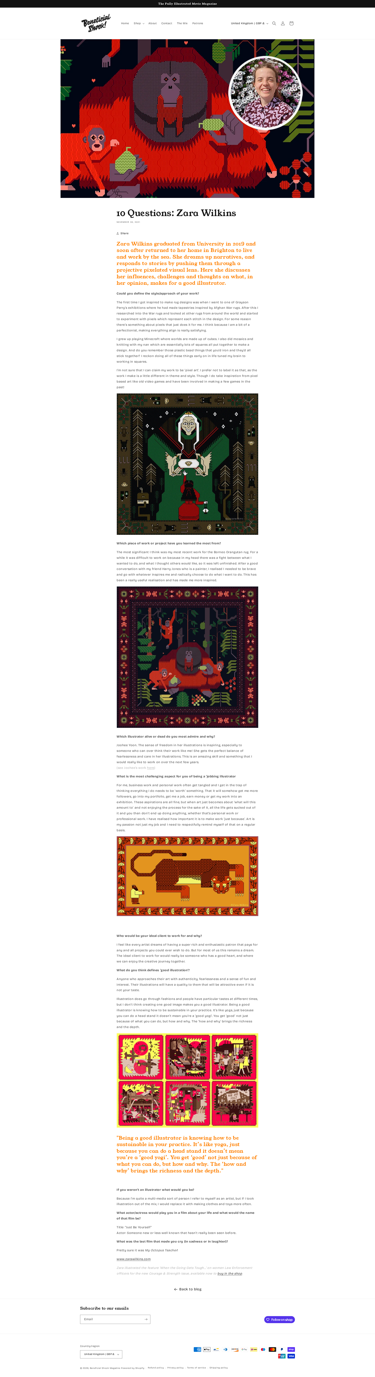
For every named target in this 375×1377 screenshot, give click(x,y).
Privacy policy (175, 1367)
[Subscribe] (146, 1319)
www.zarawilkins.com (134, 1259)
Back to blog (190, 1289)
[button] (138, 23)
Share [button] (125, 233)
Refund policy (156, 1367)
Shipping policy (219, 1367)
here (150, 768)
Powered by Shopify (132, 1368)
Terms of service (196, 1367)
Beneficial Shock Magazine (105, 1368)
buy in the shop (229, 1273)
